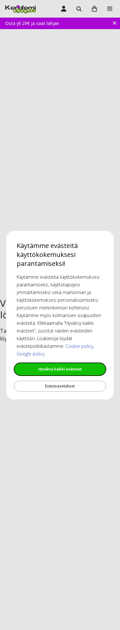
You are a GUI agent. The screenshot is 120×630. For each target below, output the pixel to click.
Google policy (30, 354)
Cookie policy (79, 346)
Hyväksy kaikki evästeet (60, 369)
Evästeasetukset (60, 386)
